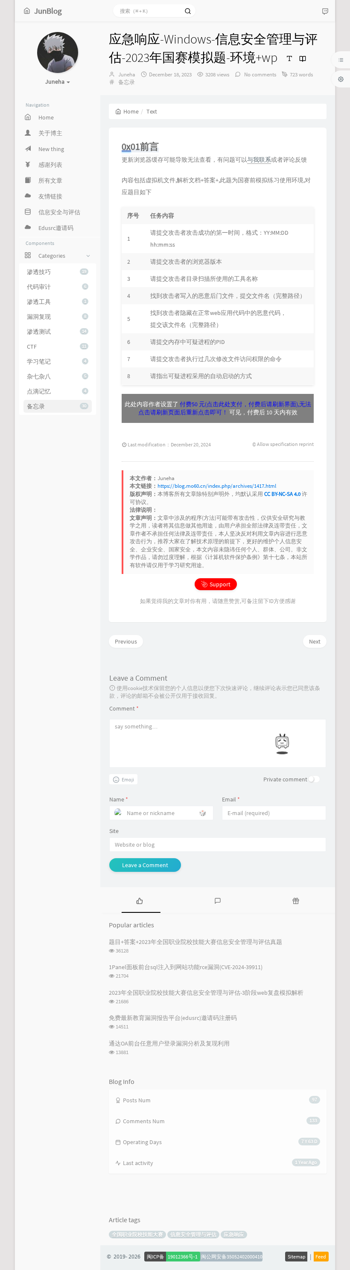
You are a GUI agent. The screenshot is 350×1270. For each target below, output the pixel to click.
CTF (56, 346)
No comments (259, 74)
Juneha (126, 74)
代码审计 (56, 287)
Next (315, 641)
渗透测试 (56, 331)
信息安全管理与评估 (193, 1234)
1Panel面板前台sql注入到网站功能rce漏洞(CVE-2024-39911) (185, 967)
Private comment (285, 779)
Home (131, 111)
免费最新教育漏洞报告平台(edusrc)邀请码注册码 (173, 1018)
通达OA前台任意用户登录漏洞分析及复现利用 (169, 1043)
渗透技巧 (56, 272)
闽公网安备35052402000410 (231, 1256)
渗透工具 (56, 302)
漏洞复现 (56, 316)
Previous (126, 641)
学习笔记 (56, 361)
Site (114, 831)
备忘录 (56, 406)
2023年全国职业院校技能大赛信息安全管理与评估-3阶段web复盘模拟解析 (206, 992)
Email (231, 799)
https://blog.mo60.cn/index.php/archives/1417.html (217, 485)
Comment (124, 708)
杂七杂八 (56, 376)
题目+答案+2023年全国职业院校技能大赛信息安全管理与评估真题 (195, 942)
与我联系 (259, 159)
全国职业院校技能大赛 (137, 1234)
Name (118, 799)
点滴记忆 (56, 391)
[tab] (139, 900)
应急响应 (234, 1234)
